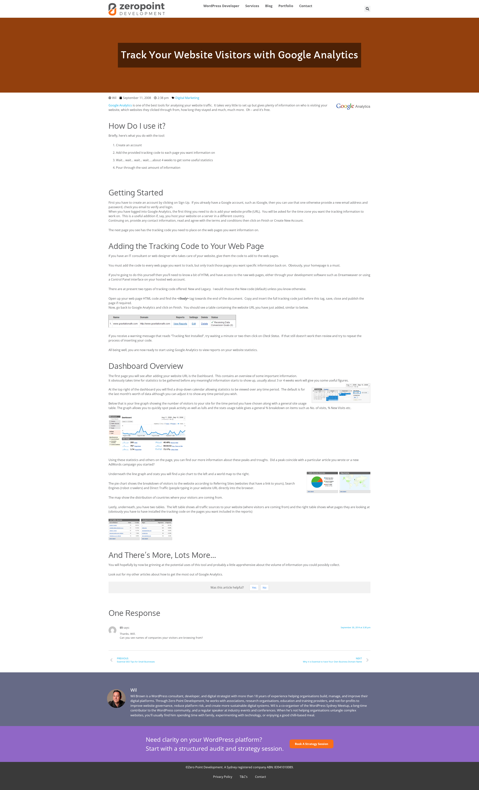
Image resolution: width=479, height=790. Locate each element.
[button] (367, 9)
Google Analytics (120, 105)
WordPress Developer (221, 6)
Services (252, 6)
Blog (268, 6)
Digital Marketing (187, 98)
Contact (305, 6)
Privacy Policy (222, 777)
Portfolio (285, 6)
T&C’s (244, 777)
